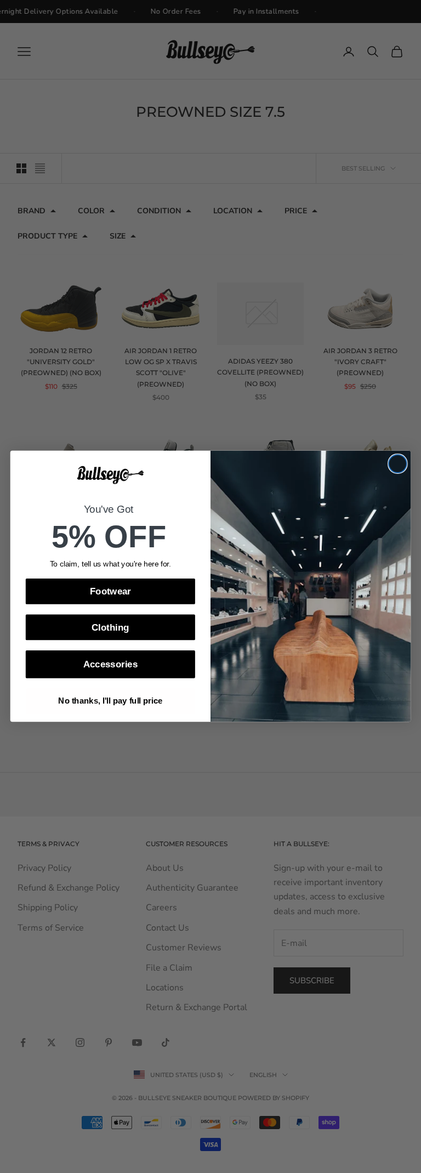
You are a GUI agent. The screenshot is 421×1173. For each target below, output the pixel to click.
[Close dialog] (398, 464)
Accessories (110, 664)
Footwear (110, 591)
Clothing (110, 627)
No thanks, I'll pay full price (110, 701)
